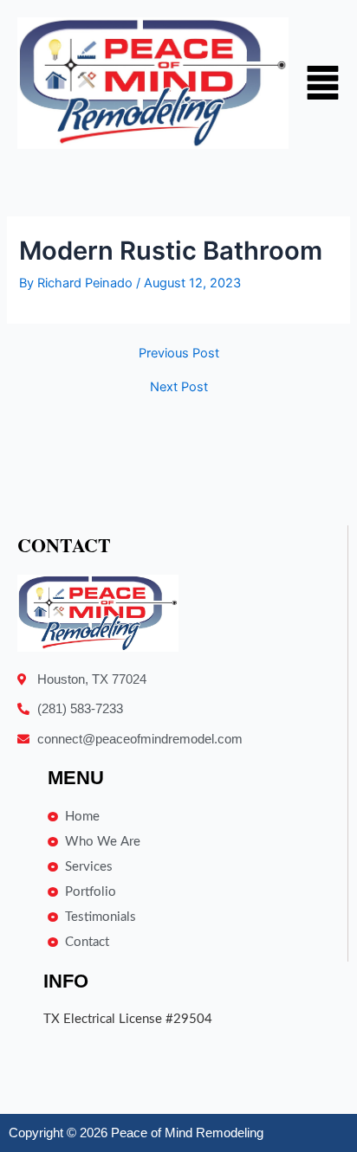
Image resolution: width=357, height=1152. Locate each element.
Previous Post (179, 353)
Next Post (179, 387)
